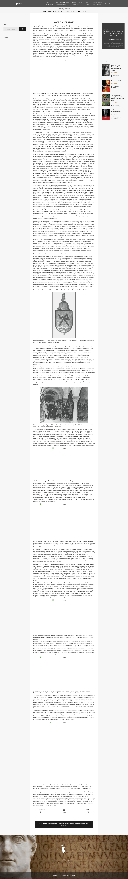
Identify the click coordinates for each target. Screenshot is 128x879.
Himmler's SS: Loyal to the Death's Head (68, 11)
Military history (52, 11)
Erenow (55, 875)
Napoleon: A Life (116, 81)
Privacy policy (71, 875)
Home (44, 11)
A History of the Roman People (116, 110)
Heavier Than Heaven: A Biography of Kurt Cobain (117, 67)
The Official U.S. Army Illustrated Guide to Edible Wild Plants (117, 97)
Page (42, 811)
